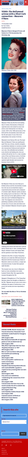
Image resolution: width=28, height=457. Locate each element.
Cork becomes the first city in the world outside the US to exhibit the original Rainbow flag (13, 385)
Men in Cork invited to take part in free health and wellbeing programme (13, 353)
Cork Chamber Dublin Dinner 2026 (13, 391)
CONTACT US (5, 454)
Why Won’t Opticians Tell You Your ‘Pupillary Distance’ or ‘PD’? (13, 346)
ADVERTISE (4, 452)
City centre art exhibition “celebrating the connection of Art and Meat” (13, 377)
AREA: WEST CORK (6, 296)
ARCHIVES (4, 450)
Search (3, 431)
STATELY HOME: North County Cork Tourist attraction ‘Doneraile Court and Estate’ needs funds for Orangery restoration (14, 332)
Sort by (3, 419)
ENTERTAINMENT (15, 296)
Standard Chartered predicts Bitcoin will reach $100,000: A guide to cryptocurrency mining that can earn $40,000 (14, 368)
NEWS (20, 296)
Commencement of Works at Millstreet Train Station (11, 396)
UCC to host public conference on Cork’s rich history (12, 360)
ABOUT (3, 448)
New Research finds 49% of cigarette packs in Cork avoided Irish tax (14, 340)
